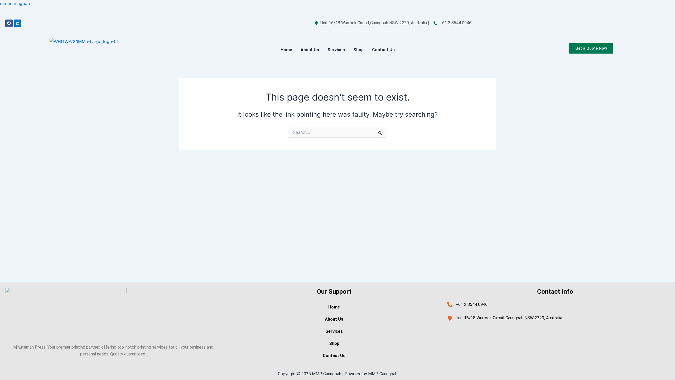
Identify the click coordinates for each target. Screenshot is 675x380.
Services (336, 49)
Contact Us (383, 49)
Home (286, 49)
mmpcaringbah (15, 3)
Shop (358, 49)
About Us (310, 49)
